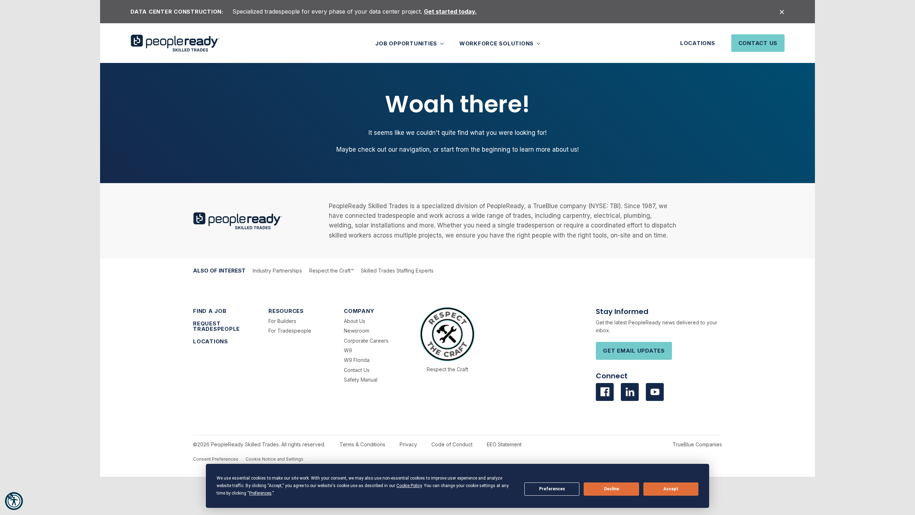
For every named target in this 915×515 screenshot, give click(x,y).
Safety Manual (360, 380)
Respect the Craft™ (331, 271)
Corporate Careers (366, 341)
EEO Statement (504, 444)
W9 (348, 350)
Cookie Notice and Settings (274, 459)
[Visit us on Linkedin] (630, 392)
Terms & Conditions (362, 444)
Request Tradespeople (216, 326)
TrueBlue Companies (697, 444)
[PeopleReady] (175, 43)
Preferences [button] (260, 493)
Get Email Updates (634, 350)
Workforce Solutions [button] (497, 43)
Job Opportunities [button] (407, 43)
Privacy (408, 444)
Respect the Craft (447, 369)
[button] (14, 501)
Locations (697, 43)
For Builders (282, 321)
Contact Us (758, 43)
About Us (354, 321)
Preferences (552, 488)
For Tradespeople (289, 331)
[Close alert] (782, 11)
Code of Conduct (452, 444)
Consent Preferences (215, 459)
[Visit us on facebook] (605, 392)
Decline (611, 488)
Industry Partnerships (277, 271)
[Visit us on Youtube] (655, 392)
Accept (670, 488)
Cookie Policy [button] (409, 485)
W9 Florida (357, 360)
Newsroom (356, 331)
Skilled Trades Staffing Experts (397, 271)
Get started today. (450, 11)
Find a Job (210, 311)
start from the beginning (475, 149)
